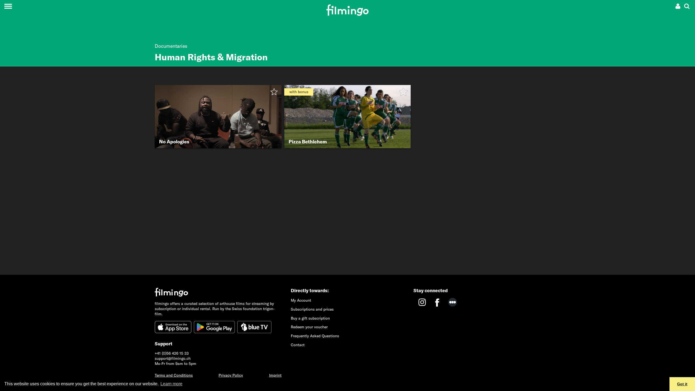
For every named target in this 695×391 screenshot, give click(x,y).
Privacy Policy (231, 375)
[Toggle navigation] (8, 6)
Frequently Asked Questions (315, 335)
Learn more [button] (171, 383)
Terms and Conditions (174, 375)
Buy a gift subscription (310, 318)
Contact (298, 344)
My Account (301, 300)
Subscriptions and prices (312, 309)
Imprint (275, 375)
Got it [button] (682, 384)
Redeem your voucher (309, 326)
